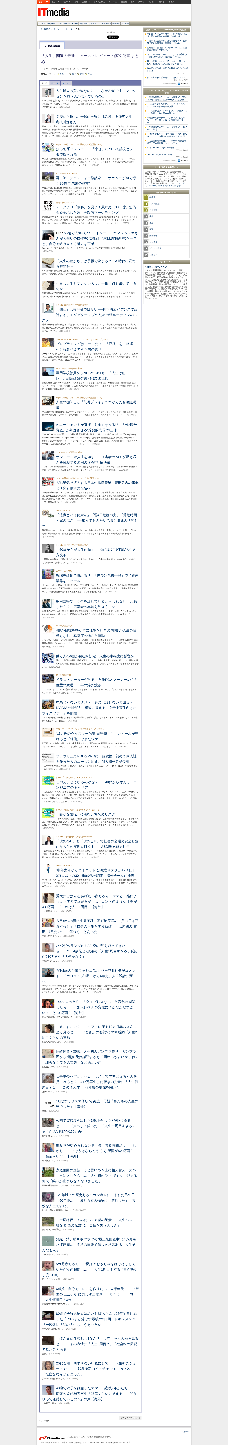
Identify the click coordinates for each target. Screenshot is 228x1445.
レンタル (153, 242)
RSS (102, 1442)
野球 (82, 74)
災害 (151, 229)
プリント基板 (155, 248)
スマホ (141, 2)
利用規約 (185, 1432)
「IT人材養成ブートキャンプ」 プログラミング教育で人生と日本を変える (167, 112)
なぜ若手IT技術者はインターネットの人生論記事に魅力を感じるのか (167, 48)
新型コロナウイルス (87, 23)
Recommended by (170, 84)
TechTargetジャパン (171, 30)
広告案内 (63, 1442)
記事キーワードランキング (166, 192)
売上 (151, 223)
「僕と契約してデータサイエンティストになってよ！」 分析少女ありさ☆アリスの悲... (167, 135)
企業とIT (86, 2)
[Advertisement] (166, 352)
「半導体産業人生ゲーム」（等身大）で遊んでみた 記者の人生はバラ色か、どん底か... (167, 98)
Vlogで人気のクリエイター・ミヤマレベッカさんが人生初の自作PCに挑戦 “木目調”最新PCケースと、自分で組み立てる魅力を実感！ (90, 238)
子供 (90, 74)
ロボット (153, 255)
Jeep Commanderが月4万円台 (167, 148)
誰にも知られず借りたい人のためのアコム (167, 78)
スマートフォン (104, 23)
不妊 (74, 74)
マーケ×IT (113, 2)
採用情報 (118, 1442)
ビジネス (67, 2)
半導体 (152, 197)
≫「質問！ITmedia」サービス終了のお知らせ (165, 184)
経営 (76, 2)
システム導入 (99, 2)
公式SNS (55, 1442)
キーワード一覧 (60, 29)
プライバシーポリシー (90, 1442)
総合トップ (43, 2)
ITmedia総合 (44, 29)
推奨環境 (126, 1442)
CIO (62, 74)
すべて (44, 83)
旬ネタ (162, 2)
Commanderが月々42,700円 (167, 155)
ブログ (171, 2)
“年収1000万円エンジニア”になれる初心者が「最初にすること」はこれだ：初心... (167, 55)
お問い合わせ (74, 1442)
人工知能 (125, 23)
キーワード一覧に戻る (130, 1417)
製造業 (124, 2)
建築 (151, 216)
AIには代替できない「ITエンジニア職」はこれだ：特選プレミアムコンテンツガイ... (167, 62)
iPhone (75, 23)
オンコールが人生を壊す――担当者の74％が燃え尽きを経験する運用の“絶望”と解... (167, 35)
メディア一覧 (44, 1442)
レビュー (66, 83)
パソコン (151, 2)
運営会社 (109, 1442)
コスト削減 (154, 203)
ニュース (55, 2)
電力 (132, 2)
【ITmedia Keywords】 (48, 23)
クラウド (116, 23)
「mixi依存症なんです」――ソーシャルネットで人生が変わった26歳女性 (167, 105)
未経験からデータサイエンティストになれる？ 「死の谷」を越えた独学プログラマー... (166, 120)
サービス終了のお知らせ (167, 167)
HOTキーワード (166, 262)
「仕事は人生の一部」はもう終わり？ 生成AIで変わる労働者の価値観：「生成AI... (167, 42)
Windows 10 (65, 23)
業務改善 (153, 235)
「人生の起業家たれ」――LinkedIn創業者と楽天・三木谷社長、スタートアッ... (167, 142)
